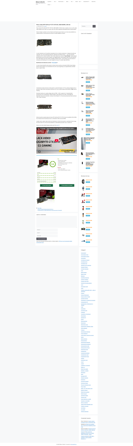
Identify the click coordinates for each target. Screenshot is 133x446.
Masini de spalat (84, 369)
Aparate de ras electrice (86, 265)
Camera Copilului (84, 279)
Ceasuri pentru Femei (85, 296)
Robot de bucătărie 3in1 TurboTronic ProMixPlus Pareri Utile (88, 426)
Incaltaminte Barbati (85, 353)
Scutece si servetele (85, 400)
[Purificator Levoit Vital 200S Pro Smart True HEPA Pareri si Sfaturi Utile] (82, 130)
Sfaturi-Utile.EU (40, 2)
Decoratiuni (83, 315)
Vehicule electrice (84, 411)
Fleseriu (82, 431)
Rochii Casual (84, 393)
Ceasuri (82, 293)
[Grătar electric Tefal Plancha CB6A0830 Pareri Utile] (82, 77)
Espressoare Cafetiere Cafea (87, 326)
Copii (80, 1)
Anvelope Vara (84, 263)
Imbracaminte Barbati (85, 342)
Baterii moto (83, 274)
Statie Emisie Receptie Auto (87, 404)
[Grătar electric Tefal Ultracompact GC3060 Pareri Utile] (82, 86)
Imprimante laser (84, 349)
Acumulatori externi (85, 256)
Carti (82, 284)
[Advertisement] (66, 14)
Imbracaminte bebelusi (86, 344)
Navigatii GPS (84, 376)
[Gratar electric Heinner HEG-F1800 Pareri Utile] (82, 94)
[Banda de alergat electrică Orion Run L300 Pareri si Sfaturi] (82, 103)
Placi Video (39, 208)
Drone (82, 319)
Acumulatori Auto (84, 254)
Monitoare (83, 372)
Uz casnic (83, 409)
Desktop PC (83, 317)
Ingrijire (82, 358)
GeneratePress (73, 444)
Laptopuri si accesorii (85, 365)
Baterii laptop (84, 272)
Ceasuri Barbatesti (85, 295)
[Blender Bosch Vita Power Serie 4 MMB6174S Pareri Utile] (82, 120)
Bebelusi (83, 276)
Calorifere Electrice (85, 277)
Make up (83, 367)
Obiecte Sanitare (84, 377)
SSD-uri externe (84, 402)
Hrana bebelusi (84, 333)
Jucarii (82, 363)
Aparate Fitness (84, 267)
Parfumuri (83, 379)
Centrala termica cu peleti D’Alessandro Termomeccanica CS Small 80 (50, 210)
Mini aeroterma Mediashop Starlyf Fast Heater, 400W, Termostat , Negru (87, 433)
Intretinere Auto (84, 360)
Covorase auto (84, 310)
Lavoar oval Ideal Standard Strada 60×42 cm (45, 209)
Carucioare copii (84, 286)
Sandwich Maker (84, 395)
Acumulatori (83, 253)
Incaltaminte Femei (85, 356)
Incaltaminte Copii (84, 354)
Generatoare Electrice (85, 331)
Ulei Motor (83, 408)
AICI (57, 125)
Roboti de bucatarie (85, 392)
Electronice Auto (84, 324)
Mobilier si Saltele (84, 370)
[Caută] (94, 26)
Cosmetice (49, 1)
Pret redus (54, 62)
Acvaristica (83, 258)
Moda (67, 1)
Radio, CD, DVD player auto (86, 388)
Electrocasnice (60, 1)
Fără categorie (84, 328)
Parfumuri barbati (84, 381)
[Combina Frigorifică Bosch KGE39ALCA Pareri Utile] (83, 149)
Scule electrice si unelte (86, 399)
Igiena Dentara (84, 338)
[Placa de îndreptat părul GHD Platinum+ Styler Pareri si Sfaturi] (82, 154)
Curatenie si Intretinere (86, 314)
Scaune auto (83, 397)
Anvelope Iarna (84, 261)
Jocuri (82, 361)
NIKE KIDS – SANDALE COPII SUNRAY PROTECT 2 (87, 437)
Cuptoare (83, 312)
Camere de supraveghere (86, 283)
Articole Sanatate (84, 268)
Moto (82, 374)
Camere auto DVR (84, 281)
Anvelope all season (85, 260)
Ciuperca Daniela (84, 436)
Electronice (93, 1)
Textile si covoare (84, 406)
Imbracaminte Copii (85, 346)
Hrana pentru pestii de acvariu (87, 335)
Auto (71, 1)
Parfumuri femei (84, 383)
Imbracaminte (84, 340)
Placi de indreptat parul (86, 385)
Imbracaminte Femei (85, 347)
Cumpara (88, 90)
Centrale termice (84, 298)
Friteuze (82, 330)
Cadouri (49, 4)
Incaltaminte (83, 351)
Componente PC (86, 1)
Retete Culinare (84, 390)
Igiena (82, 337)
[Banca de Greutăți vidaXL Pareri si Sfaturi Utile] (82, 112)
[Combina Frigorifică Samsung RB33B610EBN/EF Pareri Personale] (82, 163)
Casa (55, 1)
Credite (76, 1)
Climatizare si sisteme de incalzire (88, 300)
